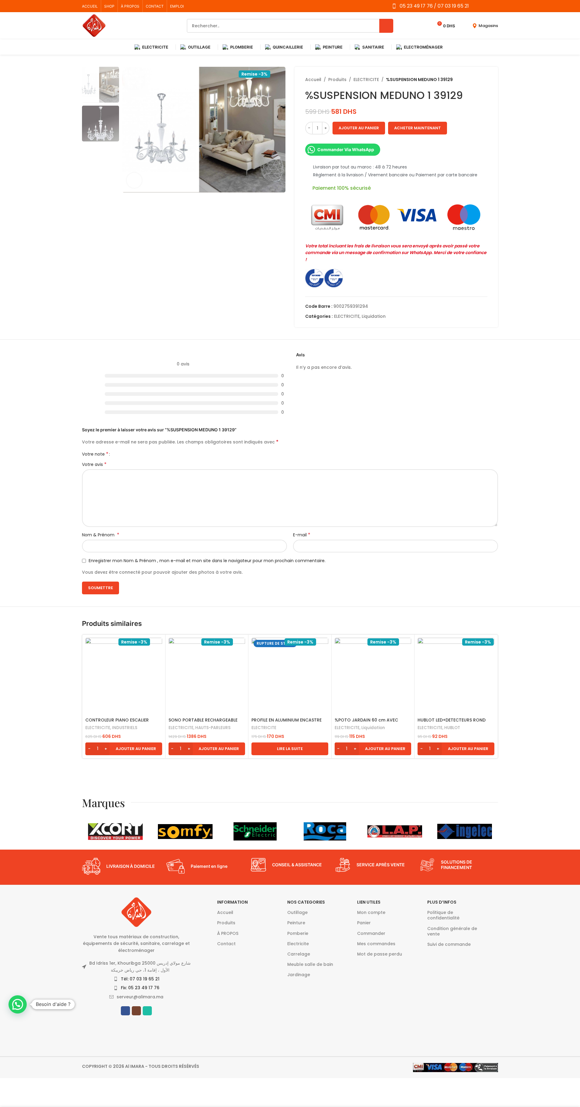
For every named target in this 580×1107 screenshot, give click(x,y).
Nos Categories (306, 902)
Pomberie (297, 933)
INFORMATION (232, 902)
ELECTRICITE (366, 79)
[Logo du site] (94, 25)
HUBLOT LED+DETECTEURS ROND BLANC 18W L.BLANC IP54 (452, 723)
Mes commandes (376, 944)
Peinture (296, 923)
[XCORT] (115, 831)
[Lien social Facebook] (479, 6)
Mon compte (371, 912)
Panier (364, 923)
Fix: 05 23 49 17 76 (140, 988)
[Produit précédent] (469, 79)
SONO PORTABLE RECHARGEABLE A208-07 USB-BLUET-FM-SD (203, 723)
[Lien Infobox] (121, 866)
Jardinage (298, 975)
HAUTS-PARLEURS (212, 728)
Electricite (298, 944)
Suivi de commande (449, 944)
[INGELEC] (464, 831)
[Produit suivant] (483, 79)
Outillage (297, 912)
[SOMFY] (185, 831)
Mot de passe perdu (379, 954)
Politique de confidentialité (443, 915)
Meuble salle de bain (310, 964)
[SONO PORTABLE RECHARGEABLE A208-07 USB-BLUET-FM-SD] (207, 676)
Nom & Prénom (100, 534)
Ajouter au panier (359, 128)
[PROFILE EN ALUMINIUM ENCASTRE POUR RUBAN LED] (289, 676)
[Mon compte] (463, 26)
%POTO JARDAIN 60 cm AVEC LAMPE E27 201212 (366, 723)
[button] (123, 748)
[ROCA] (325, 831)
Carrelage (298, 954)
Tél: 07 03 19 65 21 (140, 979)
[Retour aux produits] (476, 79)
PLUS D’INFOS (441, 902)
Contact (226, 944)
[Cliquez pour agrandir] (134, 180)
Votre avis (94, 464)
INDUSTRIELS (124, 728)
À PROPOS (227, 933)
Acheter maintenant (417, 128)
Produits (337, 79)
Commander (371, 933)
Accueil (313, 79)
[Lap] (394, 831)
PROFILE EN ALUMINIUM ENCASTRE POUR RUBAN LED (286, 723)
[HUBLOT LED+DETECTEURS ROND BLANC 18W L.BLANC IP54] (456, 676)
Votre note (95, 454)
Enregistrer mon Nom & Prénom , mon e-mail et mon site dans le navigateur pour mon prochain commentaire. (207, 561)
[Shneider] (255, 831)
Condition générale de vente (452, 931)
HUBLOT (452, 728)
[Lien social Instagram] (486, 6)
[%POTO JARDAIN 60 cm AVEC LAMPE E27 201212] (373, 676)
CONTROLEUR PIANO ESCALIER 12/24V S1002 (117, 723)
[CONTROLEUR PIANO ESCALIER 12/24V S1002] (123, 676)
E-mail (301, 534)
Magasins (488, 26)
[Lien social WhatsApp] (494, 6)
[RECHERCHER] (386, 26)
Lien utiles (368, 902)
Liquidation (374, 316)
